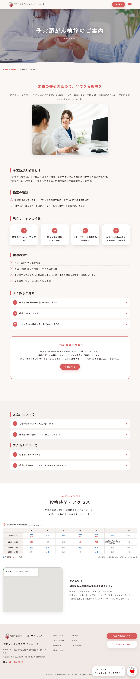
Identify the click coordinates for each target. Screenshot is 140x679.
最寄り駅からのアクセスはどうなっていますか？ (40, 465)
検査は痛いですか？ (26, 313)
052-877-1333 (16, 661)
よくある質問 (77, 645)
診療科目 (15, 69)
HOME (5, 69)
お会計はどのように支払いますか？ (33, 423)
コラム (74, 640)
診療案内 (57, 645)
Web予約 (119, 4)
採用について (59, 650)
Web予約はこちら (122, 636)
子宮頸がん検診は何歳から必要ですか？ (36, 302)
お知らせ (75, 635)
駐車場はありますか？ (27, 454)
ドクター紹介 (59, 640)
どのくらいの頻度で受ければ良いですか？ (37, 324)
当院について (59, 635)
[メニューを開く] (130, 4)
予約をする (70, 366)
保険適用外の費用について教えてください (37, 434)
